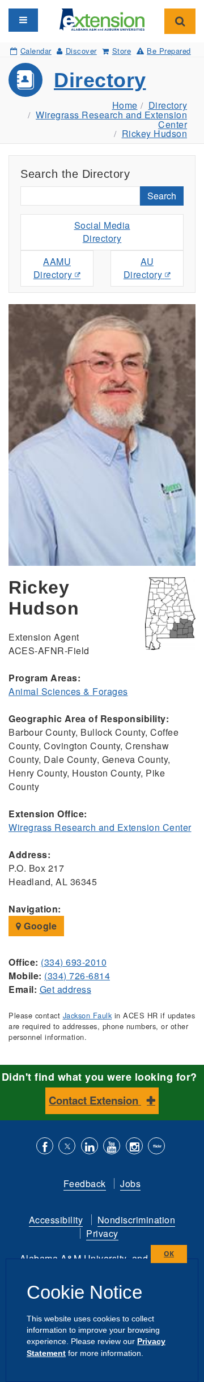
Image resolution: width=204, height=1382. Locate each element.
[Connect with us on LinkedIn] (89, 1147)
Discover (81, 50)
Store (121, 50)
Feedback (84, 1183)
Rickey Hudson (155, 133)
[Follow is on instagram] (134, 1147)
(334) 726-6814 (77, 975)
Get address (66, 989)
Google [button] (39, 925)
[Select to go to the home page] (102, 18)
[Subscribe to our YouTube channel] (111, 1147)
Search (161, 195)
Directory (100, 80)
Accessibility (56, 1219)
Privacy (102, 1233)
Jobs (130, 1183)
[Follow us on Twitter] (66, 1147)
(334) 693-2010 (74, 962)
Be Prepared (169, 50)
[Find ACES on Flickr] (156, 1147)
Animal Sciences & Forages (68, 691)
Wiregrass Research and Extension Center (111, 119)
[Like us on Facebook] (44, 1147)
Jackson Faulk (87, 1015)
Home (125, 105)
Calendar (36, 50)
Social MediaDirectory (102, 232)
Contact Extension (95, 1100)
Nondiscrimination (136, 1219)
